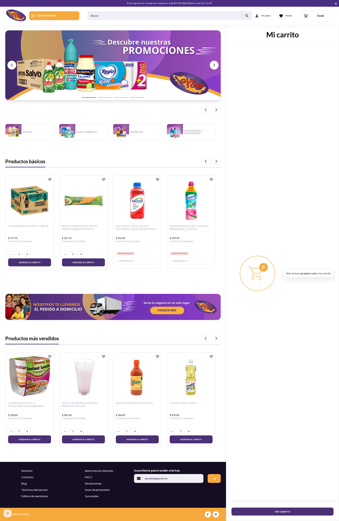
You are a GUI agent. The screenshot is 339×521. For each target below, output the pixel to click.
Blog (24, 483)
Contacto (27, 477)
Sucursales (92, 496)
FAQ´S (88, 477)
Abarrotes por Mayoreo (99, 471)
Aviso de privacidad (97, 490)
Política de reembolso (34, 496)
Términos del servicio (34, 490)
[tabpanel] (32, 132)
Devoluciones (93, 483)
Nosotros (26, 471)
